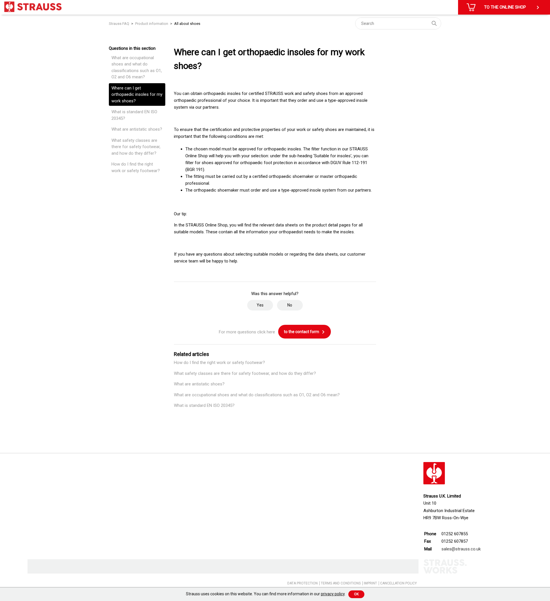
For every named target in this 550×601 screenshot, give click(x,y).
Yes (260, 305)
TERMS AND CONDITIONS (341, 583)
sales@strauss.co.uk (461, 549)
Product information (151, 23)
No (289, 305)
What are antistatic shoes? (136, 129)
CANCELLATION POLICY (398, 583)
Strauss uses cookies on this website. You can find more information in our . (265, 594)
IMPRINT (370, 583)
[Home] (33, 6)
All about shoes (187, 23)
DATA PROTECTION (302, 583)
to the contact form (302, 331)
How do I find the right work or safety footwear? (135, 167)
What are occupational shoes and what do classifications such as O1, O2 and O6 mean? (136, 67)
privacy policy (333, 594)
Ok (356, 594)
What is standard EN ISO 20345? (134, 115)
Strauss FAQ (119, 23)
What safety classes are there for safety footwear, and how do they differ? (135, 147)
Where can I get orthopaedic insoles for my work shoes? (136, 94)
